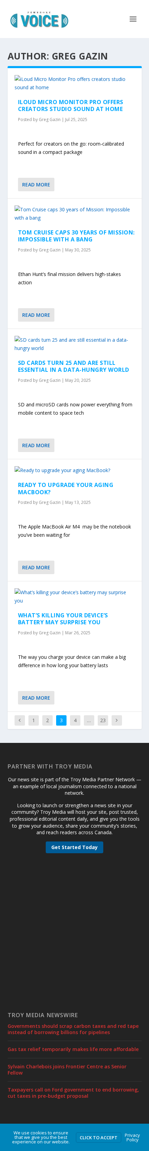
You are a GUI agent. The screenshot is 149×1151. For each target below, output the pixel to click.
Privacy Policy (132, 1137)
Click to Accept (98, 1137)
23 (103, 720)
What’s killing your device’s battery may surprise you (63, 618)
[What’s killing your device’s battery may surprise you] (75, 596)
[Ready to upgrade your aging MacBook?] (75, 470)
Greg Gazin (50, 119)
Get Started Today (74, 847)
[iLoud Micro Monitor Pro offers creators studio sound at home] (75, 83)
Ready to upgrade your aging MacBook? (66, 488)
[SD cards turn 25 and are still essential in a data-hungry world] (75, 344)
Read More (36, 184)
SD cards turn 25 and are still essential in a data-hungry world (73, 366)
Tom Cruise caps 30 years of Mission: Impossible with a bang (76, 236)
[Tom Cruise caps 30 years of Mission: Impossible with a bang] (75, 213)
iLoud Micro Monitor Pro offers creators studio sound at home (70, 105)
